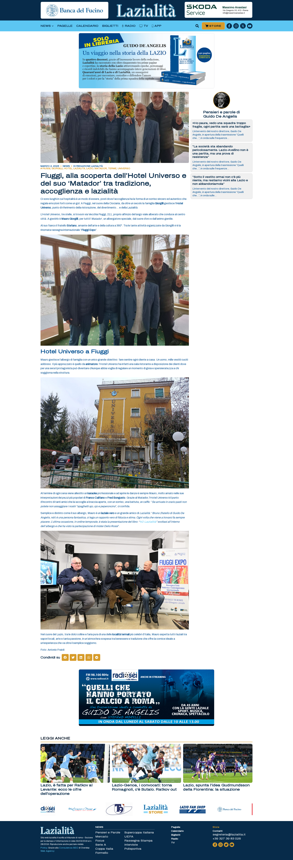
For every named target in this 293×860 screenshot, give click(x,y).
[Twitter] (226, 844)
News (46, 25)
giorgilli (57, 168)
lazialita (79, 168)
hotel (68, 168)
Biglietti (110, 25)
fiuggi (46, 168)
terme (112, 168)
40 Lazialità (148, 521)
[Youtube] (249, 26)
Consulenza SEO (68, 848)
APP (157, 25)
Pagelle (65, 25)
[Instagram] (236, 26)
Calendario (87, 25)
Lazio (89, 168)
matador (101, 168)
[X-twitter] (243, 26)
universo (124, 168)
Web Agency (47, 851)
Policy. (44, 848)
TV (146, 25)
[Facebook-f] (229, 26)
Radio (130, 25)
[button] (197, 26)
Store (216, 827)
